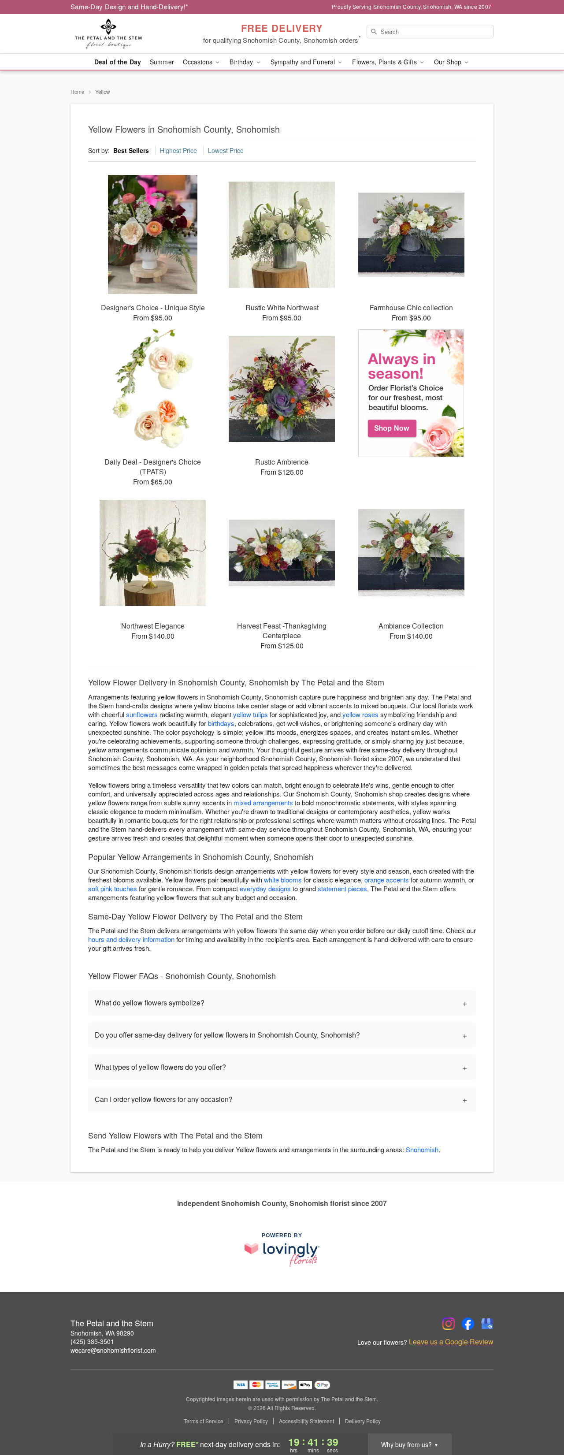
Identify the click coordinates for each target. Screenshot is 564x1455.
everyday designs (265, 888)
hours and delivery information (131, 939)
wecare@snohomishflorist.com (113, 1350)
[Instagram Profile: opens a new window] (448, 1323)
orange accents (386, 879)
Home (77, 91)
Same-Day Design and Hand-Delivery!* (129, 6)
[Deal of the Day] (411, 393)
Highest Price (178, 150)
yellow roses (360, 714)
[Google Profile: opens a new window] (487, 1323)
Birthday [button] (242, 61)
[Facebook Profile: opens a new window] (468, 1323)
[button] (541, 1418)
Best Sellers (131, 150)
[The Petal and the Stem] (133, 34)
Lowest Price (226, 150)
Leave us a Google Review (451, 1342)
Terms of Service (203, 1421)
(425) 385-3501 (92, 1341)
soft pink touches (112, 888)
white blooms (283, 879)
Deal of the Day (117, 61)
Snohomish (422, 1149)
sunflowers (142, 714)
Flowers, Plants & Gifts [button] (385, 61)
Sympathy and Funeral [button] (304, 61)
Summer (162, 61)
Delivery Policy (363, 1421)
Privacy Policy (251, 1421)
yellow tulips (250, 714)
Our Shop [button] (448, 61)
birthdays (221, 723)
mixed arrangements (263, 802)
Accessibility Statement (306, 1421)
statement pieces (342, 888)
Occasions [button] (198, 61)
